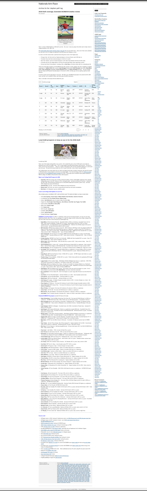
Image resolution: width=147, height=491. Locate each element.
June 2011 (97, 359)
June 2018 (97, 238)
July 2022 (97, 168)
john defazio (59, 473)
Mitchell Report (98, 41)
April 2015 (97, 293)
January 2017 (97, 262)
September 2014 (98, 303)
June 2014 (97, 307)
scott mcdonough (75, 477)
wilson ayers (81, 481)
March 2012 (97, 346)
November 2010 (98, 369)
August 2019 (97, 217)
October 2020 (97, 197)
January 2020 (97, 210)
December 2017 (98, 246)
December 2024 (98, 127)
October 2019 (97, 214)
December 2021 (98, 178)
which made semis (77, 445)
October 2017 (97, 249)
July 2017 (97, 253)
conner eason (67, 467)
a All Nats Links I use (99, 14)
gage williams (64, 469)
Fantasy (96, 70)
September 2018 (98, 233)
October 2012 (97, 336)
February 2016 (98, 278)
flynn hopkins (59, 469)
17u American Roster (53, 445)
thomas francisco (81, 478)
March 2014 (97, 311)
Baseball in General (99, 64)
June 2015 (97, 290)
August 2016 (97, 269)
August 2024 (97, 133)
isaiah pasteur (59, 470)
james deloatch (68, 472)
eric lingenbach (76, 468)
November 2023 (98, 145)
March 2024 (97, 140)
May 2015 (97, 291)
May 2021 (97, 187)
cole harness (62, 467)
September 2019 (98, 216)
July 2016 (97, 271)
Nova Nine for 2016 (56, 428)
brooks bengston (83, 465)
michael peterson (79, 475)
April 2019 (97, 223)
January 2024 (97, 143)
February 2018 (98, 243)
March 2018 (97, 242)
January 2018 (97, 245)
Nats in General (98, 81)
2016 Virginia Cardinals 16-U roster (48, 425)
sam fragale (65, 477)
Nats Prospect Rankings (100, 30)
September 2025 (98, 114)
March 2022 (97, 174)
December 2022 (98, 161)
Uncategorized (98, 91)
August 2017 (97, 252)
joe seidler (87, 472)
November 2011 (98, 352)
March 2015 (97, 294)
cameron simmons (68, 466)
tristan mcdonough (72, 480)
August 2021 (97, 182)
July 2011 (97, 358)
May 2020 (97, 204)
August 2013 (97, 322)
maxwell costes (72, 475)
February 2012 (98, 348)
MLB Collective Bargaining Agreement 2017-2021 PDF (100, 48)
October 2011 (97, 353)
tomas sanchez (60, 480)
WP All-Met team (47, 433)
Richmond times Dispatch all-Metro (51, 437)
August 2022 (97, 166)
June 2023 (97, 152)
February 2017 (98, 261)
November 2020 (98, 195)
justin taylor (62, 474)
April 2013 (97, 327)
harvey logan (81, 469)
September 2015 (98, 285)
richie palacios (87, 476)
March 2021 (97, 190)
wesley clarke (70, 481)
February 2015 (98, 296)
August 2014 (97, 304)
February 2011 (98, 365)
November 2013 (98, 317)
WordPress (84, 489)
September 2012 (98, 338)
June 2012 (97, 342)
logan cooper (84, 474)
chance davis (79, 466)
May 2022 (97, 171)
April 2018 (97, 240)
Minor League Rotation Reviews (101, 78)
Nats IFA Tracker (98, 28)
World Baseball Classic (99, 94)
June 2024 (97, 136)
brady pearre (72, 465)
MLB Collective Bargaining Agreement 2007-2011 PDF (100, 43)
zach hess (80, 135)
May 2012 (97, 343)
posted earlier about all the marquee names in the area (52, 50)
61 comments (42, 142)
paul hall (77, 476)
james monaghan (75, 472)
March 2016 (97, 277)
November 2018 (98, 230)
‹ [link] (75, 129)
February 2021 (98, 191)
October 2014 (97, 301)
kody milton (83, 134)
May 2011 (97, 361)
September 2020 (98, 198)
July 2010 (97, 375)
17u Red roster (47, 448)
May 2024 (97, 137)
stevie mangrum (65, 478)
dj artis (71, 468)
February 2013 (98, 330)
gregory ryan (76, 469)
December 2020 (98, 194)
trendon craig (65, 480)
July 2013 (97, 323)
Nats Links (97, 57)
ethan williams (81, 468)
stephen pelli (63, 135)
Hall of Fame (97, 71)
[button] (43, 86)
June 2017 (97, 255)
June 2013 (97, 325)
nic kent (65, 476)
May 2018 (97, 239)
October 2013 (97, 319)
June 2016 (97, 272)
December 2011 (98, 351)
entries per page (46, 82)
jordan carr (83, 473)
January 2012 (97, 349)
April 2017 (97, 258)
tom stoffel (87, 478)
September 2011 (98, 355)
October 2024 (97, 130)
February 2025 (98, 124)
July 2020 (97, 201)
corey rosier (78, 467)
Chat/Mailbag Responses (100, 65)
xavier (85, 481)
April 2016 (97, 275)
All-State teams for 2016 (49, 426)
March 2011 (97, 364)
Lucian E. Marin (74, 489)
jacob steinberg (77, 134)
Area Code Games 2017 (46, 454)
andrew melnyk (78, 464)
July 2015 (97, 288)
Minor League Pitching (99, 77)
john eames (64, 473)
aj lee (74, 464)
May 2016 (97, 274)
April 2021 (97, 188)
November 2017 (98, 248)
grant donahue (70, 469)
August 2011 (97, 356)
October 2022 (97, 164)
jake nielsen (63, 472)
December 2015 (98, 281)
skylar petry (87, 477)
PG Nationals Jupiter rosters (47, 440)
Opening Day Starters (99, 31)
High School (97, 72)
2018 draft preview (57, 432)
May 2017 (97, 256)
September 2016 (98, 268)
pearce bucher (82, 476)
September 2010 (98, 372)
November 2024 (98, 129)
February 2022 (98, 175)
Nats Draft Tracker (98, 27)
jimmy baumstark (82, 472)
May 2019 (97, 222)
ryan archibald (59, 477)
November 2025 (98, 111)
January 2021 (97, 193)
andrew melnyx (85, 464)
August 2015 (97, 287)
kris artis (71, 474)
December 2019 (98, 211)
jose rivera (88, 473)
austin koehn (61, 465)
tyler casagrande (69, 135)
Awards (96, 62)
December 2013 (98, 316)
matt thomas (67, 475)
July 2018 (97, 236)
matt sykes (62, 475)
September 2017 (98, 251)
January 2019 (97, 227)
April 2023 (97, 155)
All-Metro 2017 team (51, 450)
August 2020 (97, 200)
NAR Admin (97, 80)
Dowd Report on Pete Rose (100, 38)
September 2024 (98, 132)
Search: (75, 82)
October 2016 (97, 267)
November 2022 (98, 162)
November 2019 (98, 213)
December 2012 (98, 333)
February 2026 (98, 107)
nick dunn (69, 476)
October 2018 (97, 232)
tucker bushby (78, 480)
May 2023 (97, 153)
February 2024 (98, 142)
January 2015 (97, 297)
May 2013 (97, 326)
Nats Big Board (98, 25)
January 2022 (97, 177)
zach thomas (63, 482)
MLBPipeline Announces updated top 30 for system (101, 382)
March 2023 (97, 156)
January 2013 (97, 332)
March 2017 (97, 259)
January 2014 (97, 314)
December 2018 (98, 229)
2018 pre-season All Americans (62, 455)
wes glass (66, 481)
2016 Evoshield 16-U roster (47, 423)
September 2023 (98, 148)
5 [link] (88, 129)
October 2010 (97, 371)
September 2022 (98, 165)
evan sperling (87, 468)
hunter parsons (87, 469)
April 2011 (97, 362)
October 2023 (97, 146)
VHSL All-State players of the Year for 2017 (50, 439)
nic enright (62, 476)
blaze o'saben (67, 465)
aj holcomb (71, 464)
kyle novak (80, 474)
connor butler (73, 467)
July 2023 (97, 151)
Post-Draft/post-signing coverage (53, 173)
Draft (62, 133)
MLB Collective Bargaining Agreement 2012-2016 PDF (100, 46)
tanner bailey (71, 478)
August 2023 (97, 149)
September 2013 (98, 320)
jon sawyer (72, 473)
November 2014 (98, 300)
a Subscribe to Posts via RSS (101, 16)
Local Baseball (65, 133)
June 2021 (97, 185)
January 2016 (97, 280)
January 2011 (97, 367)
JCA (95, 388)
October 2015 (97, 284)
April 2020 (97, 206)
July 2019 (97, 219)
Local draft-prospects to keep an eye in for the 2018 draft (59, 140)
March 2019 (97, 224)
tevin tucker (76, 478)
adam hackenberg (65, 464)
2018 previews (58, 457)
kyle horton (75, 474)
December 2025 (98, 110)
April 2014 (97, 310)
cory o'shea (83, 467)
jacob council (79, 470)
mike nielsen (85, 475)
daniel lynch (72, 134)
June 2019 (97, 220)
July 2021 (97, 184)
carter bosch (74, 466)
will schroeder (75, 135)
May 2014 (97, 309)
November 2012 (98, 335)
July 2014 (97, 306)
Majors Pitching (98, 75)
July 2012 (97, 340)
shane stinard (81, 477)
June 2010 (97, 377)
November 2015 (98, 282)
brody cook (77, 465)
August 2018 (97, 235)
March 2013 (97, 329)
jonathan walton (78, 473)
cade (63, 134)
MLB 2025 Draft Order (99, 23)
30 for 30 (96, 61)
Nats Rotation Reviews (99, 83)
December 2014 (98, 298)
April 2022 (97, 172)
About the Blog (98, 55)
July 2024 (97, 135)
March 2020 (97, 207)
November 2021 (98, 180)
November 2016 (98, 265)
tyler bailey (87, 480)
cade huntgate (66, 134)
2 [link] (80, 129)
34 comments (42, 13)
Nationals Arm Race (48, 3)
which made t (75, 442)
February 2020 (98, 209)
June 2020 (97, 203)
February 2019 (98, 226)
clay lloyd (84, 466)
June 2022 (97, 169)
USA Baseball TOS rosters (47, 452)
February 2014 (98, 313)
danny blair (68, 468)
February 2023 (98, 158)
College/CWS (97, 67)
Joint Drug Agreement (99, 39)
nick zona (73, 476)
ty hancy (83, 480)
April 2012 (97, 345)
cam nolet (62, 466)
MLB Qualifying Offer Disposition (101, 24)
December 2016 (98, 264)
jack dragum (70, 470)
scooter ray (70, 477)
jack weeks (75, 470)
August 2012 (97, 339)
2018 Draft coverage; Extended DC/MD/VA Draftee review (59, 12)
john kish (68, 473)
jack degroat (65, 470)
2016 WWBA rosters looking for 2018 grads (50, 430)
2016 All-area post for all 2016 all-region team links (79, 418)
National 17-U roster (53, 442)
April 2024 (97, 139)
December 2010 (98, 368)
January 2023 (97, 159)
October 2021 (97, 181)
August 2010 (97, 374)
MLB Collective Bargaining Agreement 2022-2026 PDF (100, 51)
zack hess (68, 482)
